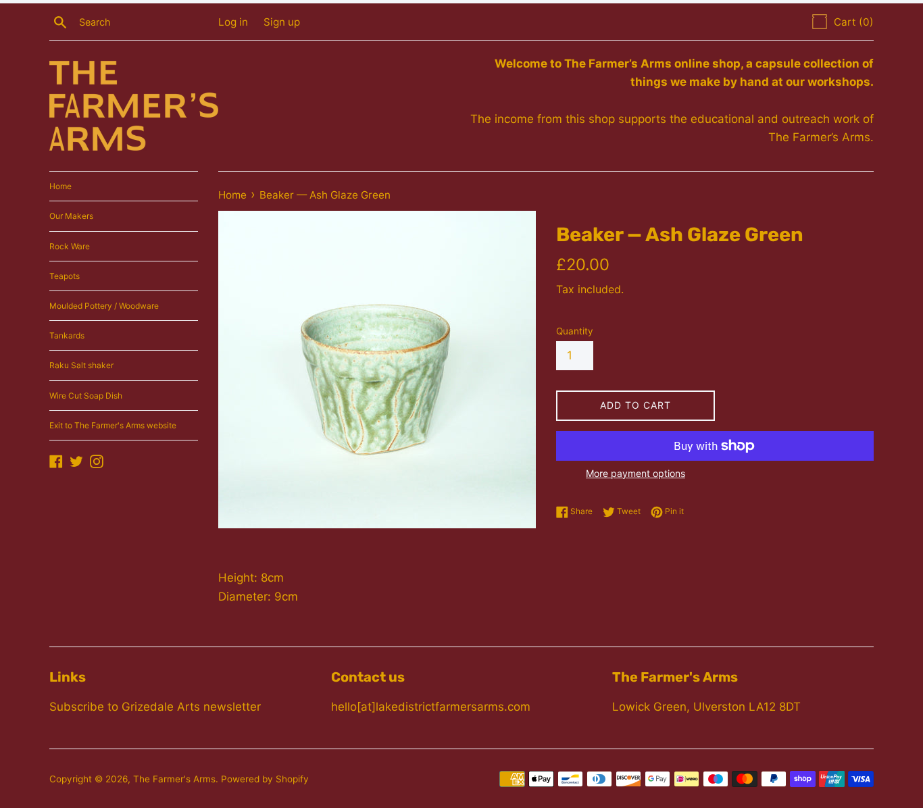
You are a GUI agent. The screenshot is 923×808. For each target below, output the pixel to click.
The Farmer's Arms (174, 779)
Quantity (574, 331)
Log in (233, 22)
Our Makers (71, 216)
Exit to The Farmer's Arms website (112, 425)
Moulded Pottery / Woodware (104, 306)
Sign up (282, 22)
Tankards (66, 335)
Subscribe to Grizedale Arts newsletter (155, 706)
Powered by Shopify (265, 779)
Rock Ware (69, 246)
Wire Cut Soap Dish (85, 395)
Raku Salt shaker (81, 365)
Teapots (64, 276)
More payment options (635, 473)
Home (60, 186)
